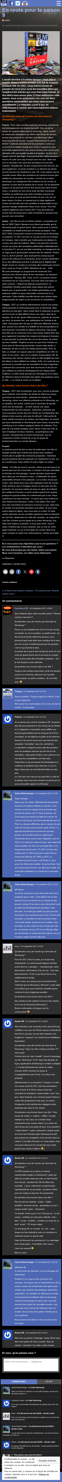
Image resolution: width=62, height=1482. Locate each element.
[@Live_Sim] (18, 3)
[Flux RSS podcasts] (25, 3)
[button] (5, 571)
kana (17, 946)
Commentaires (19, 1382)
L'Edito (7, 20)
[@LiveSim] (11, 3)
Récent (49, 1382)
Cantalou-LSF (21, 608)
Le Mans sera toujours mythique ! (19, 590)
